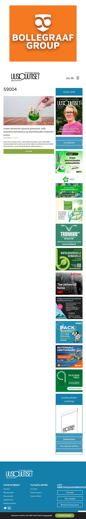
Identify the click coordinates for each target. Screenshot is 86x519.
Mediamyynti (8, 492)
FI (72, 78)
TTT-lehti (33, 489)
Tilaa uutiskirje (69, 499)
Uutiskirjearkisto (69, 439)
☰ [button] (77, 78)
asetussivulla (47, 516)
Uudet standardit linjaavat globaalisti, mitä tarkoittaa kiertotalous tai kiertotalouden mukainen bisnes (28, 131)
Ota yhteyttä (8, 496)
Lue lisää (29, 151)
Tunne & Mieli (35, 496)
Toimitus (6, 489)
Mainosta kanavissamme (70, 505)
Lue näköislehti (69, 143)
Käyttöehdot (8, 500)
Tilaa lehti (70, 492)
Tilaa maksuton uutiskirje (69, 446)
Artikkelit (15, 138)
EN (68, 78)
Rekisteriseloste (9, 503)
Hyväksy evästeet (64, 515)
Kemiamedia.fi (35, 492)
